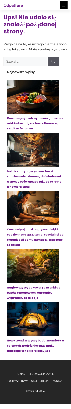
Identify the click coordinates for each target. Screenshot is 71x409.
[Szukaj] (53, 61)
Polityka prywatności (22, 381)
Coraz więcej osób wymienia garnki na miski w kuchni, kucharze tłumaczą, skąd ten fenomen (35, 123)
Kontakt (58, 381)
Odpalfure (13, 5)
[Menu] (64, 5)
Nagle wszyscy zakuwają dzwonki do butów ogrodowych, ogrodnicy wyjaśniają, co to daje (33, 293)
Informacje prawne (41, 374)
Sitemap (45, 381)
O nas (21, 374)
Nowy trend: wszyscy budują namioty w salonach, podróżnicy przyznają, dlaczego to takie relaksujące (35, 346)
